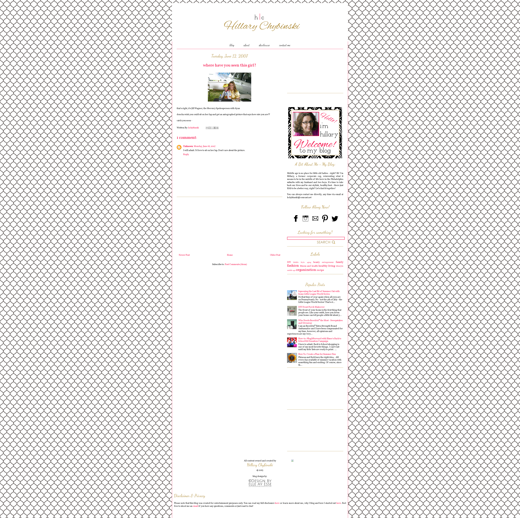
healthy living (326, 266)
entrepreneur (328, 262)
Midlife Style (299, 262)
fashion (293, 265)
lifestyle (339, 266)
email (195, 506)
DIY (289, 262)
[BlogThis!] (209, 127)
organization (306, 270)
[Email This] (207, 127)
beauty (316, 262)
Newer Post (184, 255)
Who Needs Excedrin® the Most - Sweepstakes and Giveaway (320, 322)
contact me (284, 45)
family (339, 262)
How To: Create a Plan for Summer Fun (317, 354)
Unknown (188, 146)
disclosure (264, 45)
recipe (320, 270)
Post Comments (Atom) (236, 264)
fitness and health (309, 266)
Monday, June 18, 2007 (205, 146)
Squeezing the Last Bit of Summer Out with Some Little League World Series (319, 292)
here (277, 503)
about (246, 45)
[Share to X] (212, 127)
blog (232, 45)
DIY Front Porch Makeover (311, 307)
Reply (186, 154)
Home (230, 255)
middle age (291, 270)
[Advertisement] (229, 224)
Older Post (275, 255)
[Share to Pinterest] (217, 127)
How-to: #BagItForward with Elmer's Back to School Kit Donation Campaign (319, 340)
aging (309, 262)
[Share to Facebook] (214, 127)
